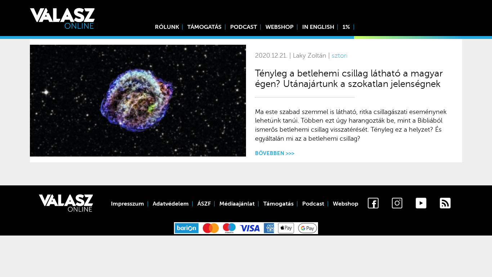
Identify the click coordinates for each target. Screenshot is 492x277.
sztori (340, 55)
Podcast (243, 27)
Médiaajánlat (237, 204)
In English (318, 27)
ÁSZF (204, 204)
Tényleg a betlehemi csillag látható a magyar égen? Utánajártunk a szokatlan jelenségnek (349, 78)
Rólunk (167, 27)
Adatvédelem (171, 204)
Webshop (279, 27)
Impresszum (127, 204)
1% (346, 27)
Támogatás (204, 27)
